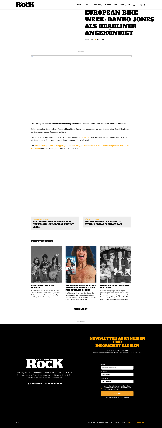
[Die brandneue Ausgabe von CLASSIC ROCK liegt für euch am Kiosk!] (81, 264)
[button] (134, 5)
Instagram (55, 384)
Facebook (36, 384)
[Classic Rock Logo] (25, 4)
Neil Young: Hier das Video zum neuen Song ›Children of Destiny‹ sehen (53, 224)
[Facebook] (138, 5)
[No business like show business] (115, 264)
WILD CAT (86, 137)
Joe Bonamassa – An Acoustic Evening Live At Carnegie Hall (103, 223)
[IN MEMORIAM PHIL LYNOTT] (46, 264)
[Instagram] (141, 5)
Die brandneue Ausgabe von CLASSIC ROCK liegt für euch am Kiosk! (81, 287)
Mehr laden (81, 309)
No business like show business (114, 286)
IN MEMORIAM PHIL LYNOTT (42, 286)
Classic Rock (89, 39)
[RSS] (144, 5)
